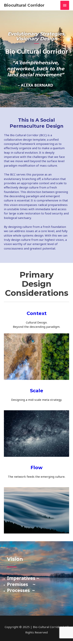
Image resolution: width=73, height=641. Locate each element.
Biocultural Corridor (24, 5)
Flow (36, 467)
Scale (36, 390)
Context (37, 313)
